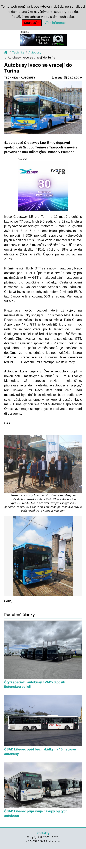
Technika (18, 52)
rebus (56, 77)
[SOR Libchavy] (43, 39)
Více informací (55, 23)
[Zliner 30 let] (43, 185)
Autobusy (34, 52)
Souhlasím (31, 23)
